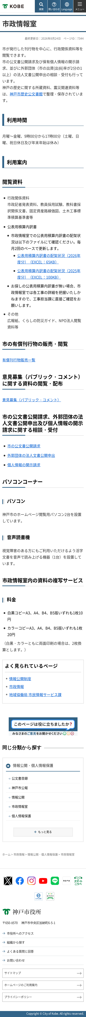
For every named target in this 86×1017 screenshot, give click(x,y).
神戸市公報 (20, 787)
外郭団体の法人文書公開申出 (31, 455)
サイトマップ (12, 973)
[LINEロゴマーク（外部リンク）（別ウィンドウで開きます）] (55, 881)
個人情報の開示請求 (23, 464)
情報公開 (18, 797)
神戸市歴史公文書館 (26, 94)
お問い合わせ (16, 960)
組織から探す (16, 942)
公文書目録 (20, 778)
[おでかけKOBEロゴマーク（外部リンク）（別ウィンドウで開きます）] (50, 896)
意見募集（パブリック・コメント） (31, 399)
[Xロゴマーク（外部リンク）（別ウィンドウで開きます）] (8, 881)
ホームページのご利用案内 (20, 985)
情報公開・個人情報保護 (33, 765)
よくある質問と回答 (20, 951)
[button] (41, 6)
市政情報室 (20, 806)
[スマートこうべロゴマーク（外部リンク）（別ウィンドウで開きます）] (78, 881)
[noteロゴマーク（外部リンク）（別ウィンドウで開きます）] (66, 881)
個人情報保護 (21, 815)
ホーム (6, 854)
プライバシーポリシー (18, 997)
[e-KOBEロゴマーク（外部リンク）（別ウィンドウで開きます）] (38, 896)
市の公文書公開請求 (23, 446)
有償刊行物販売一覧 (18, 360)
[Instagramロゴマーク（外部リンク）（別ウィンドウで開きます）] (31, 881)
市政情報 (19, 854)
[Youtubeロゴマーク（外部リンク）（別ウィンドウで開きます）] (43, 881)
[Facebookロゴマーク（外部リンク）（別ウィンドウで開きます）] (20, 881)
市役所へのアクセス (20, 933)
